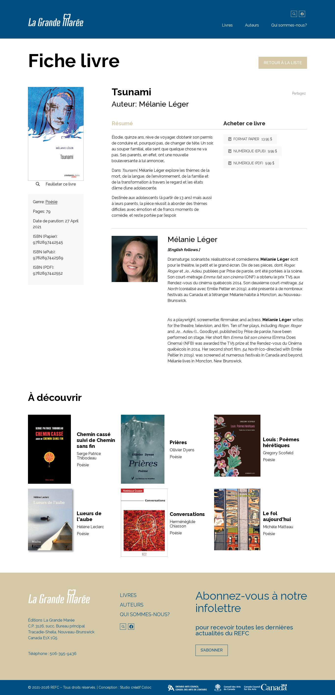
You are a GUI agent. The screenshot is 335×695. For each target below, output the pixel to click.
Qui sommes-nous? (289, 25)
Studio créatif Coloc (135, 687)
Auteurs (252, 25)
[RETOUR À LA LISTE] (282, 67)
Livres (227, 25)
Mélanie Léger (164, 104)
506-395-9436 (63, 653)
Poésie (51, 201)
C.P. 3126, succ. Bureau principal (56, 626)
